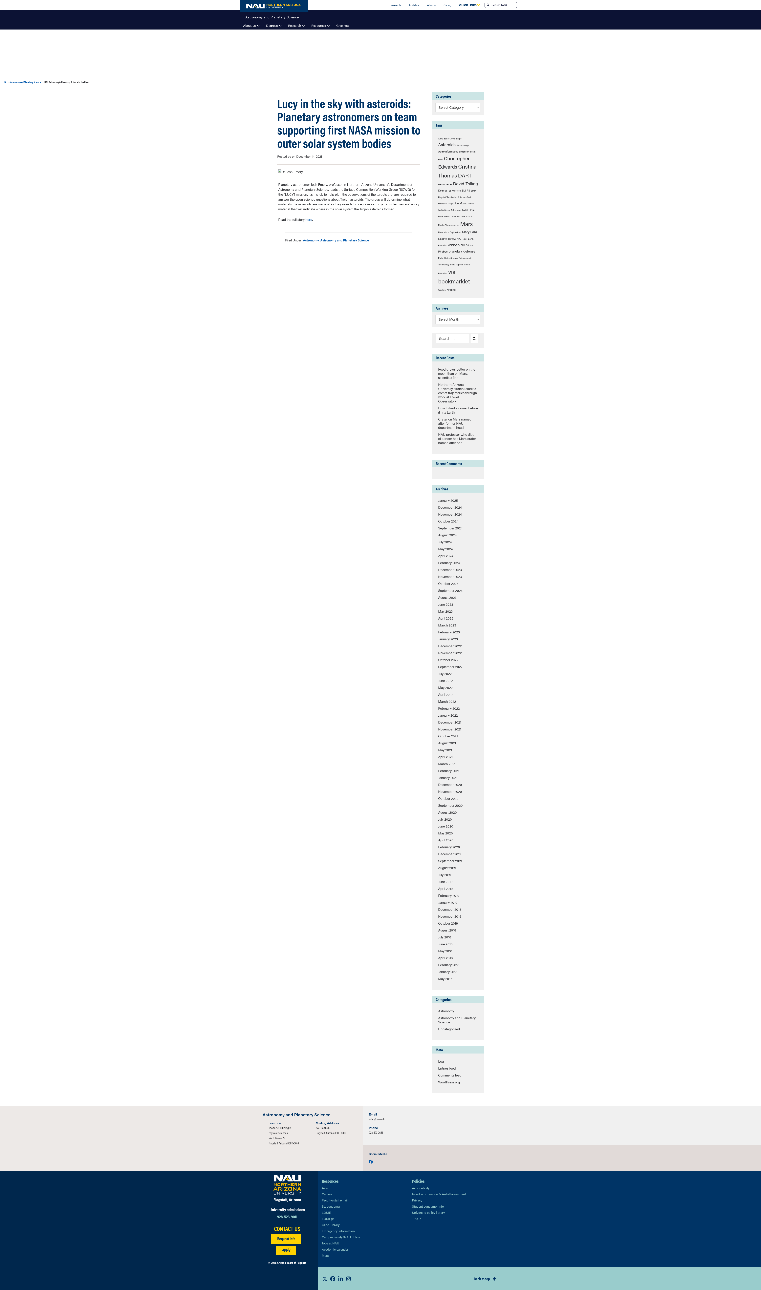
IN (5, 82)
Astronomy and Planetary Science (272, 16)
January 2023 (448, 639)
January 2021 (447, 777)
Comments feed (450, 1075)
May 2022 (445, 687)
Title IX (416, 1218)
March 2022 (447, 701)
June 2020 (445, 826)
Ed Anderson (454, 190)
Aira (325, 1188)
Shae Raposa (456, 264)
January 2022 (448, 715)
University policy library (428, 1212)
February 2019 (448, 895)
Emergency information (338, 1231)
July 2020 (445, 819)
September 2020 (450, 805)
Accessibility (421, 1188)
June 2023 (445, 604)
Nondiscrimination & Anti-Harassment (439, 1194)
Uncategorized (449, 1029)
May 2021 (445, 749)
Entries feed (447, 1068)
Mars (466, 223)
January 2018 (447, 971)
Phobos (443, 251)
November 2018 (449, 916)
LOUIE (326, 1212)
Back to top (482, 1278)
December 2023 (450, 569)
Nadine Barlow (447, 238)
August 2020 (447, 812)
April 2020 (445, 840)
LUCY (469, 216)
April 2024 (445, 555)
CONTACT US (287, 1228)
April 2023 (445, 618)
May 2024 (445, 548)
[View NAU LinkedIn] (341, 1279)
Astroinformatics (448, 151)
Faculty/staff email (335, 1200)
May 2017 (445, 978)
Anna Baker (443, 138)
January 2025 (448, 500)
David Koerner (445, 184)
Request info (286, 1238)
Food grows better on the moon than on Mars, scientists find (456, 373)
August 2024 (447, 535)
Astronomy (311, 240)
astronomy (464, 151)
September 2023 (450, 590)
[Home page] (274, 6)
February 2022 (449, 708)
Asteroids (447, 144)
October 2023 (448, 583)
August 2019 (447, 867)
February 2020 (449, 847)
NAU (459, 238)
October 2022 (448, 659)
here (308, 219)
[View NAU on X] (325, 1279)
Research (395, 5)
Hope (450, 203)
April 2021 (445, 756)
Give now (342, 25)
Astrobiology (463, 145)
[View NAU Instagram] (349, 1279)
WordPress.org (449, 1082)
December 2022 (450, 646)
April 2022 (445, 694)
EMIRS (466, 190)
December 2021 (449, 722)
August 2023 (447, 597)
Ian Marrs (461, 203)
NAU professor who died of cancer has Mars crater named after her (457, 438)
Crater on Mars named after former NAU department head (454, 423)
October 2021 (448, 736)
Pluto (440, 257)
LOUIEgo (328, 1218)
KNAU (472, 210)
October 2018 (448, 923)
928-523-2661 (376, 1132)
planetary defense (462, 251)
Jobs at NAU (330, 1243)
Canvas (327, 1194)
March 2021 (446, 763)
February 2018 (448, 964)
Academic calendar (335, 1249)
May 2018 (445, 951)
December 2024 (450, 507)
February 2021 (448, 770)
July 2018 (444, 937)
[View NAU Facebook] (333, 1279)
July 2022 (445, 673)
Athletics (414, 5)
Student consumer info (428, 1206)
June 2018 (445, 944)
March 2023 (447, 625)
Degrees (272, 25)
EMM (473, 190)
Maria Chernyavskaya (448, 225)
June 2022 (445, 680)
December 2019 (449, 853)
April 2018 (445, 957)
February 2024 (449, 562)
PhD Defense (467, 245)
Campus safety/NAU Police (341, 1237)
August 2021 (447, 743)
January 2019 (447, 902)
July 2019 (444, 874)
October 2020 (448, 798)
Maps (326, 1255)
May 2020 (445, 833)
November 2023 (450, 576)
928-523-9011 (287, 1216)
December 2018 (449, 909)
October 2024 (448, 521)
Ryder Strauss (451, 257)
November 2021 (449, 729)
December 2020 (450, 784)
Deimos (442, 190)
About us (249, 25)
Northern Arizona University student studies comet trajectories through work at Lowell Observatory (457, 392)
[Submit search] (488, 5)
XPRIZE (451, 290)
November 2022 (450, 652)
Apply (286, 1250)
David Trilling (465, 183)
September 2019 (450, 860)
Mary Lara (469, 231)
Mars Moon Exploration (449, 232)
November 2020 (450, 791)
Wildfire (442, 289)
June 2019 (445, 881)
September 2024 (450, 528)
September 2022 (450, 666)
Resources (318, 25)
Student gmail (331, 1206)
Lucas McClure (457, 216)
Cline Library (331, 1225)
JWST (465, 210)
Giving (447, 5)
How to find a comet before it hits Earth (458, 410)
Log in (442, 1061)
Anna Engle (456, 138)
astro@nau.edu (377, 1119)
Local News (443, 216)
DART (465, 175)
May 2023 (445, 611)
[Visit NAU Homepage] (287, 1185)
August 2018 (447, 930)
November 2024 (450, 514)
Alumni (431, 5)
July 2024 (445, 542)
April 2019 (445, 888)
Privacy (417, 1200)
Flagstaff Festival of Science (452, 197)
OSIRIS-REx (454, 245)
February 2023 (449, 632)
